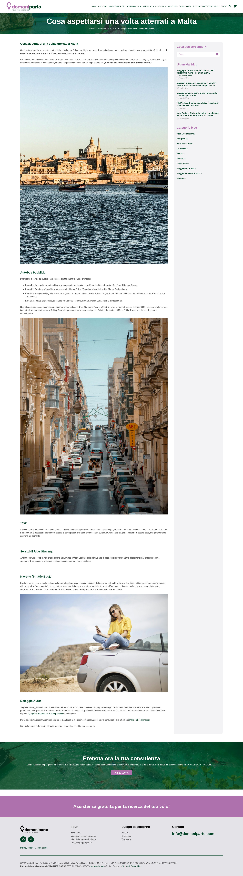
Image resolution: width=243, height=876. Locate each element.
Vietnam (181, 179)
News (181, 154)
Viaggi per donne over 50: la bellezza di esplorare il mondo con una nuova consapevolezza (195, 72)
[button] (140, 6)
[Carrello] (235, 6)
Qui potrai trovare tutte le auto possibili (45, 714)
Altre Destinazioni (186, 134)
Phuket (181, 159)
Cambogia (126, 836)
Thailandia (183, 164)
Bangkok (182, 139)
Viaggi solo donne (186, 169)
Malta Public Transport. (139, 720)
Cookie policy (41, 848)
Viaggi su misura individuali (83, 836)
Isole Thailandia (185, 144)
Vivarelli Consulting (132, 866)
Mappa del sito (97, 866)
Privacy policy (26, 848)
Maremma (182, 149)
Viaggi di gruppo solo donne (83, 839)
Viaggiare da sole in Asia (189, 173)
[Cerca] (217, 54)
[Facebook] (23, 839)
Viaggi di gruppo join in (81, 843)
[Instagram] (31, 839)
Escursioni (75, 833)
